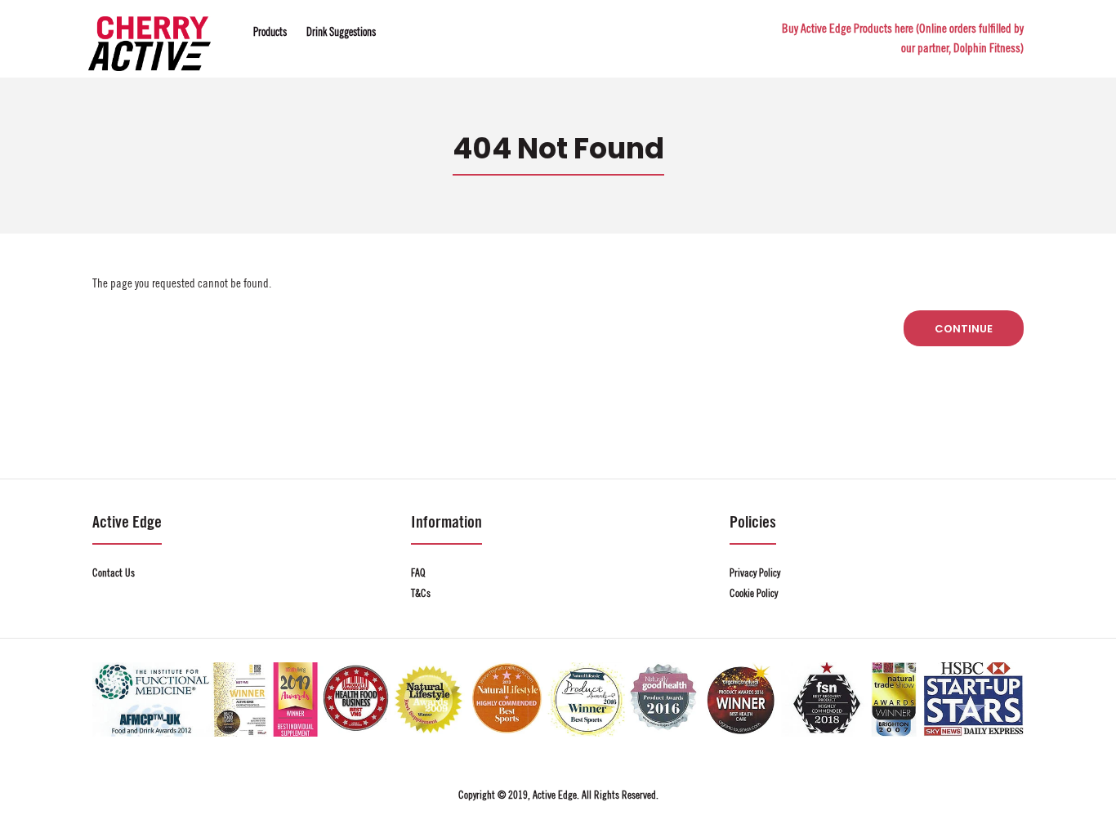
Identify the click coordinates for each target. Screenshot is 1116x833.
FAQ (418, 573)
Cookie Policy (754, 593)
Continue (964, 328)
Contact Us (113, 573)
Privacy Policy (755, 573)
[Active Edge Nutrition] (149, 67)
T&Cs (421, 593)
